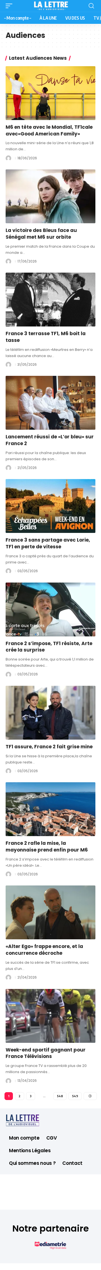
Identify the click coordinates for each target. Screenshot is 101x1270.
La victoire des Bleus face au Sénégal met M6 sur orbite (41, 233)
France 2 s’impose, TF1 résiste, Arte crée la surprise (49, 647)
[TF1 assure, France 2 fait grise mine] (50, 713)
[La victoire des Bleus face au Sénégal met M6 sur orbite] (50, 196)
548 (60, 1096)
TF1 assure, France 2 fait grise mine (49, 746)
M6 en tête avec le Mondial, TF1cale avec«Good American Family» (49, 130)
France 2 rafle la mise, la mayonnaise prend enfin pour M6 (47, 846)
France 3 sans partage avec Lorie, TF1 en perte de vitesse (48, 543)
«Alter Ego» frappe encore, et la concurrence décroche (44, 949)
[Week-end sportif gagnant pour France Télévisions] (50, 1016)
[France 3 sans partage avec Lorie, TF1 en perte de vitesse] (50, 506)
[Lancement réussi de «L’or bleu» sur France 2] (50, 403)
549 (75, 1096)
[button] (10, 6)
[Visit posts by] (8, 158)
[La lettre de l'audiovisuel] (50, 6)
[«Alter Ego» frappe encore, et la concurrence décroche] (50, 912)
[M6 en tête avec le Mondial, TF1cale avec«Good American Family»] (50, 93)
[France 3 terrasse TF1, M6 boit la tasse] (50, 299)
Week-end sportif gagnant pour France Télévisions (46, 1053)
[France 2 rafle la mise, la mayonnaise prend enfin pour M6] (50, 809)
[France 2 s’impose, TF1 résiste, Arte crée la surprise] (50, 609)
